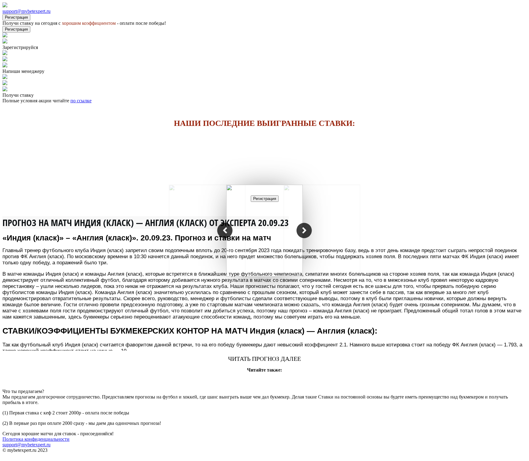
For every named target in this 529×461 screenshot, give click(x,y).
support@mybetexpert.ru (26, 11)
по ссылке (81, 100)
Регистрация (16, 17)
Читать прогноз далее (264, 358)
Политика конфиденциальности (35, 439)
